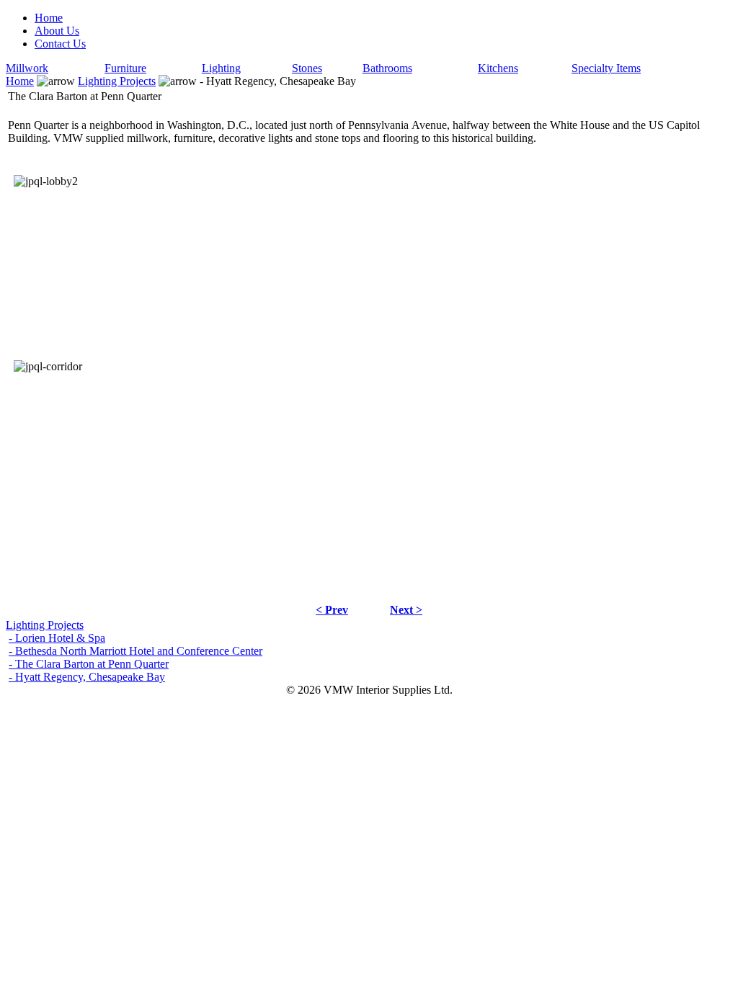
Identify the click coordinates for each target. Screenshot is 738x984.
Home (49, 18)
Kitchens (498, 68)
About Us (57, 30)
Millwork (27, 68)
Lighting (221, 68)
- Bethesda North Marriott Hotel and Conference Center (135, 651)
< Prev (332, 610)
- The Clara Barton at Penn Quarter (89, 664)
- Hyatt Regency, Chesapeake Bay (87, 677)
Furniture (125, 68)
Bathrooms (387, 68)
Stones (307, 68)
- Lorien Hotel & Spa (57, 638)
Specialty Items (606, 68)
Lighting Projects (117, 81)
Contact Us (60, 43)
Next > (406, 610)
